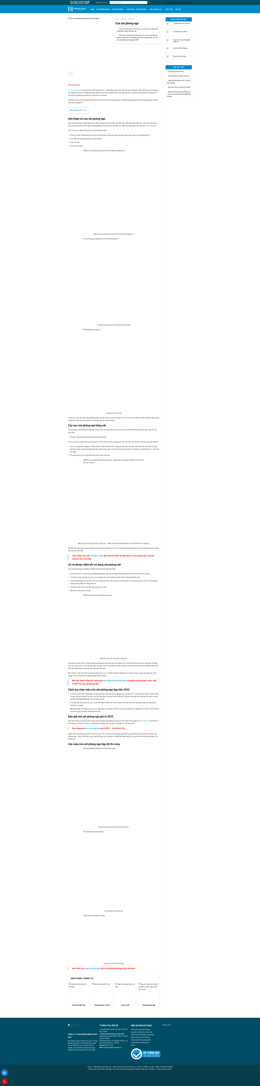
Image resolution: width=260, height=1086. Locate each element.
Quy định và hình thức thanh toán (141, 1032)
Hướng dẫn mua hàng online (140, 1042)
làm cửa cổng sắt (91, 728)
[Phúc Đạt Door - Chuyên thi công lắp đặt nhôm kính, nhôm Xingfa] (77, 9)
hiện (85, 110)
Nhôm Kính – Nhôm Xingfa (136, 9)
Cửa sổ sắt (125, 1005)
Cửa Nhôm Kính (117, 9)
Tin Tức (178, 9)
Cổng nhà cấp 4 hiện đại (175, 71)
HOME (92, 9)
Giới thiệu (169, 9)
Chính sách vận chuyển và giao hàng (142, 1034)
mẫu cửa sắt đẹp (92, 968)
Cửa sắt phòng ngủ (75, 90)
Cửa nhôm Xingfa (103, 9)
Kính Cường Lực (156, 9)
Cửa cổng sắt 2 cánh (102, 1005)
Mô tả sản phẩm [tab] (74, 85)
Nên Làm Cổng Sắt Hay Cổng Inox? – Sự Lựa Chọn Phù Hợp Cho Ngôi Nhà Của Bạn (179, 94)
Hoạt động (189, 2)
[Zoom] (71, 74)
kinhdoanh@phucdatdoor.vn (113, 1047)
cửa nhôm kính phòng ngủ (114, 680)
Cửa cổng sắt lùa (148, 1005)
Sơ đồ (133, 1045)
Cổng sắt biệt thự (78, 1005)
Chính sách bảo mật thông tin (140, 1037)
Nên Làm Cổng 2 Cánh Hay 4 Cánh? (179, 87)
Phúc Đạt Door (145, 721)
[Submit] (148, 2)
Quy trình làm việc (170, 2)
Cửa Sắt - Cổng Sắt (127, 19)
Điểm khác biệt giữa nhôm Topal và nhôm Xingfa (179, 82)
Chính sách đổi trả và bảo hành (141, 1040)
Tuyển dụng (181, 2)
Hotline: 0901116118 (101, 2)
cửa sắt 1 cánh (96, 556)
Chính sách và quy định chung (140, 1029)
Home (117, 19)
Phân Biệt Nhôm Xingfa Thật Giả (178, 76)
